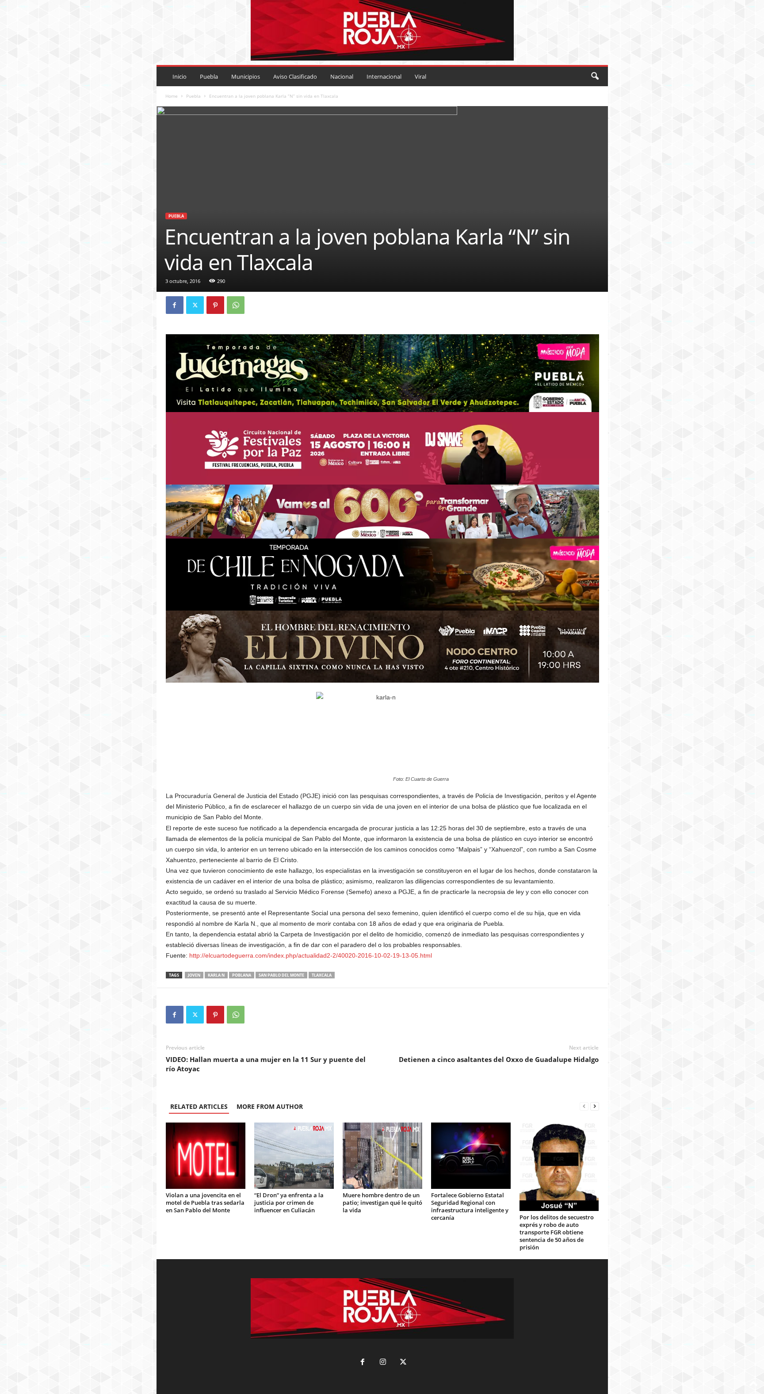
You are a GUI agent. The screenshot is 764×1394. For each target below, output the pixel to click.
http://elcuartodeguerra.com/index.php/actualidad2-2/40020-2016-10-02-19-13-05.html (310, 955)
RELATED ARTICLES (199, 1106)
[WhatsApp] (235, 305)
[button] (594, 76)
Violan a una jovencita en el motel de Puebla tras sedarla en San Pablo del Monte (205, 1202)
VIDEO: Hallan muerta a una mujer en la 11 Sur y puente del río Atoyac (266, 1064)
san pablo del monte (281, 975)
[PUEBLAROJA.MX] (382, 30)
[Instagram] (383, 1363)
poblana (241, 975)
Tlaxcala (322, 975)
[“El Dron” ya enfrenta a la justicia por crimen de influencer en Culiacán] (294, 1156)
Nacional (341, 76)
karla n (216, 975)
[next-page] (594, 1106)
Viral (420, 76)
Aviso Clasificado (295, 76)
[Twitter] (195, 305)
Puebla (209, 76)
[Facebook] (174, 305)
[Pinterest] (215, 305)
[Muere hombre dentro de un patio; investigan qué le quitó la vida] (382, 1156)
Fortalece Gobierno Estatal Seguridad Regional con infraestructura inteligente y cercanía (469, 1206)
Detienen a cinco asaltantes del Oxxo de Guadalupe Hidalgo (499, 1059)
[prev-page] (584, 1106)
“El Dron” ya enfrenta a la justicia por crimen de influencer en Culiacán (289, 1202)
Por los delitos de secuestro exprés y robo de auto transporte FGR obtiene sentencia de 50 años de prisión (557, 1232)
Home (171, 96)
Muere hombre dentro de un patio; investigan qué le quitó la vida (382, 1202)
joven (194, 975)
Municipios (245, 76)
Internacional (384, 76)
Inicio (179, 76)
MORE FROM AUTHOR (270, 1106)
